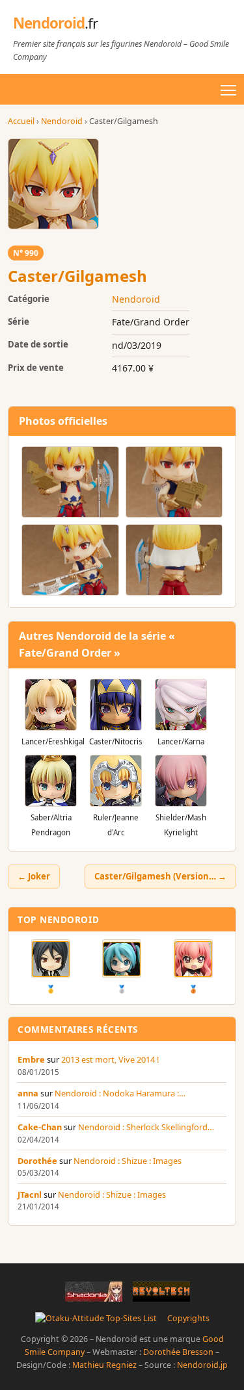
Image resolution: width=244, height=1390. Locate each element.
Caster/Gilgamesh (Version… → (160, 876)
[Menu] (228, 90)
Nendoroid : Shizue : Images (128, 1161)
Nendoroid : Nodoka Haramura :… (120, 1093)
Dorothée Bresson (178, 1352)
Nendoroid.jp (202, 1365)
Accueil (21, 121)
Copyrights (188, 1318)
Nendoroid (55, 23)
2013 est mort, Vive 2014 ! (110, 1059)
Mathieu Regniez (104, 1365)
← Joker (34, 876)
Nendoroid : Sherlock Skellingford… (146, 1127)
